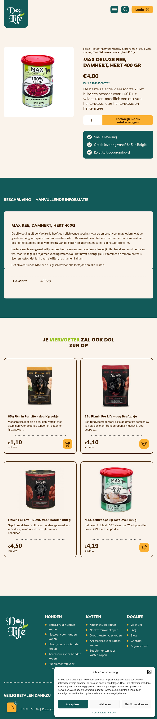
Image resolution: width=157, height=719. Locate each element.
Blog (134, 635)
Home (86, 48)
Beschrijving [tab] (17, 200)
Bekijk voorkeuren (136, 704)
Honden (96, 48)
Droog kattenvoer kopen (106, 635)
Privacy (112, 712)
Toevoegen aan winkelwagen (128, 120)
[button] (149, 672)
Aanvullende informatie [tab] (62, 200)
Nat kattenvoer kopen (104, 630)
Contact (136, 641)
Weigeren (105, 704)
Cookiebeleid (99, 712)
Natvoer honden (111, 48)
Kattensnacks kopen (103, 624)
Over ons (136, 624)
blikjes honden (129, 48)
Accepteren (73, 704)
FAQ (133, 630)
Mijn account (139, 646)
